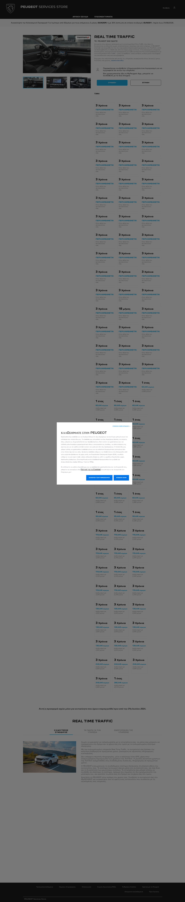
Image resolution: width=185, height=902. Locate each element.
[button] (121, 426)
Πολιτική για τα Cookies (90, 469)
